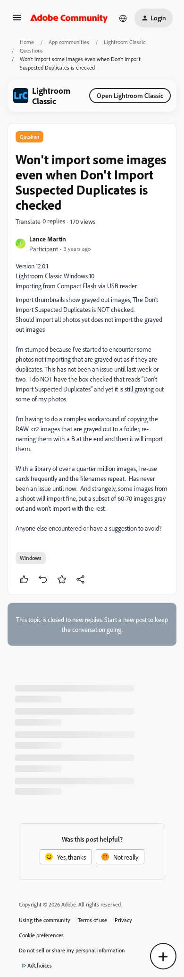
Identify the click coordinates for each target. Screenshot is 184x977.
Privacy (123, 920)
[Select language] (123, 18)
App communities (69, 41)
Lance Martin (47, 239)
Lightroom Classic (124, 41)
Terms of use (92, 920)
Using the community (44, 920)
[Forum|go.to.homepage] (69, 18)
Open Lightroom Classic (130, 95)
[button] (17, 21)
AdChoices (39, 965)
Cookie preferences (41, 935)
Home (27, 41)
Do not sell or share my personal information (72, 950)
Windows (31, 557)
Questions (31, 50)
